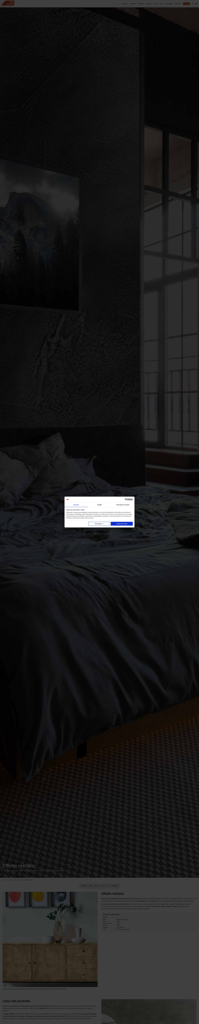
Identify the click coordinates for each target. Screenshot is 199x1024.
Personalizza (98, 523)
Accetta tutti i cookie (121, 523)
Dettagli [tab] (99, 504)
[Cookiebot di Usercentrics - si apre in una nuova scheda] (126, 499)
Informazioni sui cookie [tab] (122, 504)
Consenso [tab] (76, 504)
